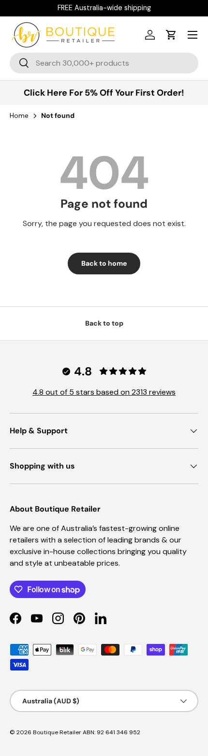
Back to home (104, 263)
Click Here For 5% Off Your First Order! (104, 93)
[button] (171, 34)
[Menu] (192, 34)
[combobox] (104, 63)
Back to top (104, 323)
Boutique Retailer (57, 732)
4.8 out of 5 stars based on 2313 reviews (104, 392)
